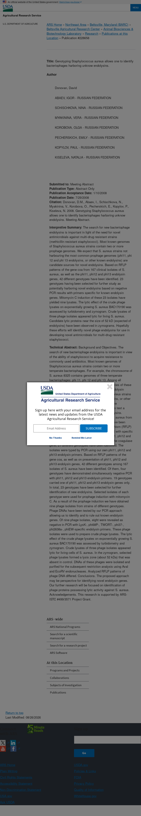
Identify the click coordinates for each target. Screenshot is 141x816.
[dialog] (70, 413)
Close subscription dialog (109, 386)
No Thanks (55, 437)
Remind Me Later (82, 437)
